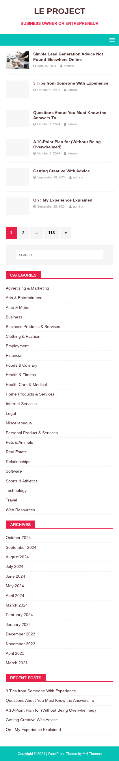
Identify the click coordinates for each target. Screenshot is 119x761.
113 (51, 232)
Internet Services (21, 403)
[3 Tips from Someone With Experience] (17, 94)
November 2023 (20, 643)
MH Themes (92, 754)
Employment (17, 346)
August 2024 (17, 557)
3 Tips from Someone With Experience (70, 83)
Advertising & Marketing (27, 288)
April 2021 (15, 653)
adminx (69, 66)
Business (14, 317)
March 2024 (17, 605)
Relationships (18, 461)
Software (14, 471)
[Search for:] (59, 255)
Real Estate (16, 451)
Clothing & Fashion (23, 336)
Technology (16, 490)
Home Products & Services (30, 394)
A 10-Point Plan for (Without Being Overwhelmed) (51, 710)
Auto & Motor (18, 307)
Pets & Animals (19, 442)
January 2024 (18, 624)
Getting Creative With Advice (61, 171)
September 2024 (21, 547)
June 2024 (15, 576)
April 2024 (15, 595)
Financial (14, 355)
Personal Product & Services (32, 432)
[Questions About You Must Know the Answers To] (17, 124)
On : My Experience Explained (62, 200)
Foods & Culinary (21, 365)
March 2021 (17, 663)
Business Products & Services (33, 326)
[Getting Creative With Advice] (17, 182)
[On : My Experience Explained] (17, 211)
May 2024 (15, 585)
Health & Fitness (21, 374)
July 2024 (14, 566)
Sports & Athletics (22, 481)
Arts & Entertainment (25, 297)
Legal (11, 413)
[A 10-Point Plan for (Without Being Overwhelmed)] (17, 153)
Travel (11, 500)
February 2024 (19, 614)
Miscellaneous (19, 423)
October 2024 (18, 537)
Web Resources (20, 510)
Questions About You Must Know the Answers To (50, 700)
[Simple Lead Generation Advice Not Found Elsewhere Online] (17, 65)
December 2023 (20, 634)
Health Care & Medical (26, 384)
